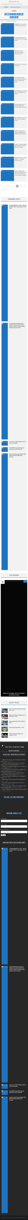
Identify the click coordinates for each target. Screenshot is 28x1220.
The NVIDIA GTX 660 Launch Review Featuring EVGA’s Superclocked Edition (20, 79)
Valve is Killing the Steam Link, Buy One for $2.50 (14, 789)
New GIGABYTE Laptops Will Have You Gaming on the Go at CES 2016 (16, 448)
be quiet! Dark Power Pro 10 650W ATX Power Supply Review (21, 39)
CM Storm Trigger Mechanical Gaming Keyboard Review (19, 52)
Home (2, 21)
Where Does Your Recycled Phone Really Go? (13, 779)
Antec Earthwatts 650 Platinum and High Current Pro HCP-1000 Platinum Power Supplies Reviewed (21, 173)
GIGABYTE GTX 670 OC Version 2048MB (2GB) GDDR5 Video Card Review (20, 132)
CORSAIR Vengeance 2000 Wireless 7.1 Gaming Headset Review (21, 159)
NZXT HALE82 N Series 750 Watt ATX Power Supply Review (21, 119)
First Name (4, 818)
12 (4, 189)
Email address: (5, 829)
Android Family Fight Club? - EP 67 (16, 7)
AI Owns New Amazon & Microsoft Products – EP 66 (16, 734)
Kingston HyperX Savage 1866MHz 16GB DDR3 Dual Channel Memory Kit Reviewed (17, 455)
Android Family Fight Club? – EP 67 (16, 727)
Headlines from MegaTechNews (14, 754)
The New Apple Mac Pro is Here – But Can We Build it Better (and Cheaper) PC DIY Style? (17, 207)
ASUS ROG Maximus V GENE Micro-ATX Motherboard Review (21, 92)
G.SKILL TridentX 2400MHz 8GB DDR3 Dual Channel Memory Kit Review (21, 146)
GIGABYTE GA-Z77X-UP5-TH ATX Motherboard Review (21, 25)
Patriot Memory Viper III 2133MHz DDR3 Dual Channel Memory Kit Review (21, 106)
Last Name (4, 824)
